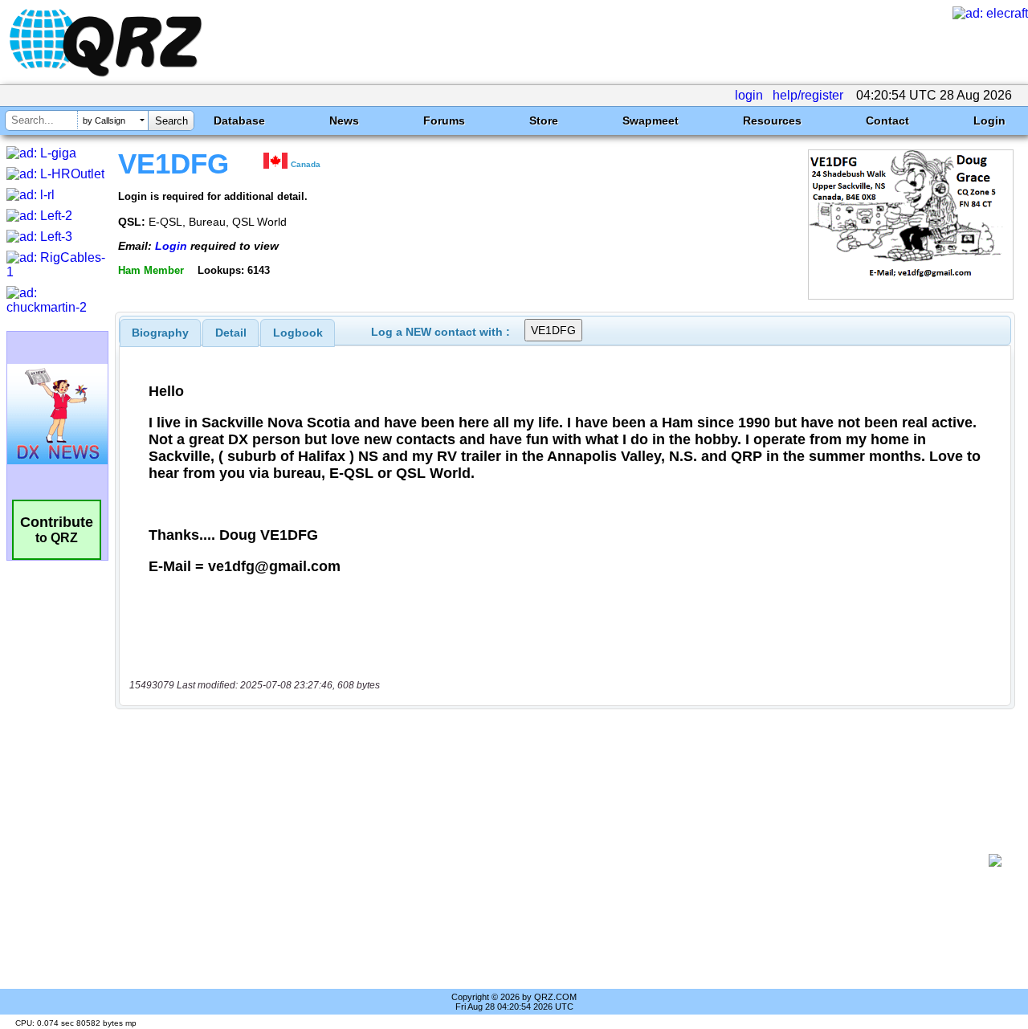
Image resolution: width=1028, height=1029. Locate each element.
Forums (444, 120)
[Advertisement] (558, 860)
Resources (772, 120)
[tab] (160, 332)
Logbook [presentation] (298, 332)
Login (989, 120)
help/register (808, 95)
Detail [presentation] (231, 332)
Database (239, 120)
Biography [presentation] (160, 332)
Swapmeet (650, 120)
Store (543, 120)
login (749, 95)
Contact (887, 120)
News (344, 120)
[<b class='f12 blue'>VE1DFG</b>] (911, 295)
